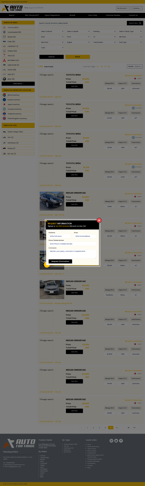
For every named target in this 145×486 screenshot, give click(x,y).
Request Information (60, 261)
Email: (76, 233)
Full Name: (52, 233)
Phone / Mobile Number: (56, 240)
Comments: (53, 248)
